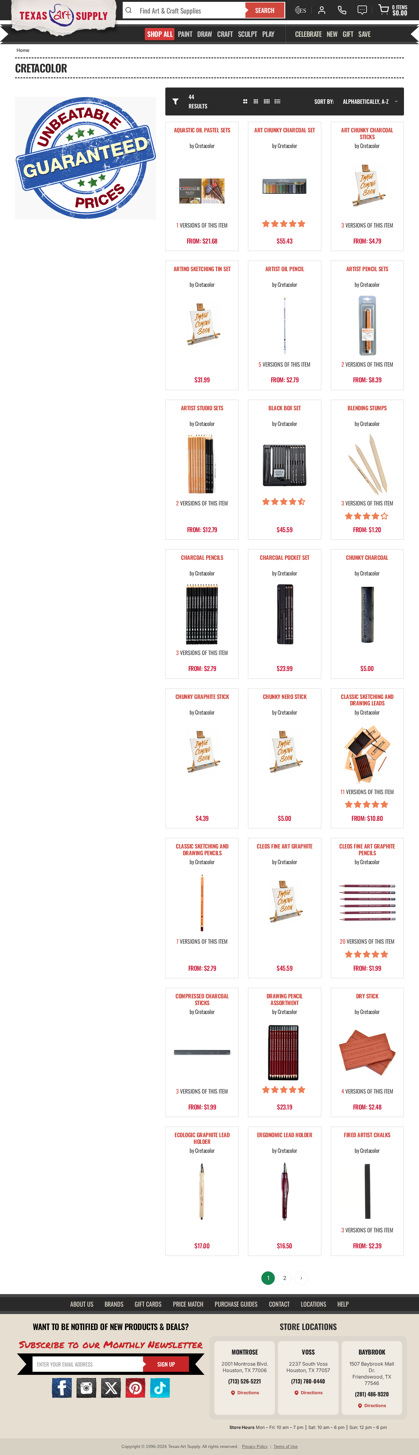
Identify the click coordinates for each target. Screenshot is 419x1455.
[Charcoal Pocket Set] (284, 614)
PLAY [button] (268, 34)
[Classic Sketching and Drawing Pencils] (202, 902)
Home (23, 50)
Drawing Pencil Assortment (285, 1000)
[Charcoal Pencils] (202, 614)
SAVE (364, 34)
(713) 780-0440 (308, 1381)
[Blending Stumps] (367, 464)
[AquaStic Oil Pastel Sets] (202, 186)
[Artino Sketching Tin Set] (202, 325)
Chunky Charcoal (367, 557)
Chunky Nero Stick (285, 696)
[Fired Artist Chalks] (367, 1191)
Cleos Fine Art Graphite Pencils (367, 850)
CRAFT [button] (225, 34)
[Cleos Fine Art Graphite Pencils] (367, 902)
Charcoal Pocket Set (284, 557)
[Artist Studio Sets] (202, 464)
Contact (279, 1304)
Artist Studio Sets (202, 408)
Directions (248, 1392)
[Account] (322, 10)
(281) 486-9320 (372, 1394)
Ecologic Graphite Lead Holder (202, 1138)
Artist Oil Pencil (284, 269)
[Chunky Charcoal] (367, 614)
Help (343, 1304)
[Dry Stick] (367, 1052)
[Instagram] (86, 1396)
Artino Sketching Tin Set (202, 269)
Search (265, 10)
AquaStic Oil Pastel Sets (202, 130)
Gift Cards (148, 1304)
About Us (81, 1304)
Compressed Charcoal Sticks (202, 1000)
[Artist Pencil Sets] (367, 325)
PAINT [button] (185, 34)
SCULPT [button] (247, 34)
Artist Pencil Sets (367, 269)
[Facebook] (62, 1396)
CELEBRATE (308, 34)
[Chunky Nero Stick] (284, 752)
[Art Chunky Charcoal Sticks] (367, 186)
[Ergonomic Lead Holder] (284, 1191)
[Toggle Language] (300, 10)
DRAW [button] (204, 34)
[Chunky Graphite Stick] (202, 752)
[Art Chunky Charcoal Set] (284, 186)
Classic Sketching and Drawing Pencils (202, 850)
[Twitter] (111, 1396)
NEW (332, 34)
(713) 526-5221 (244, 1381)
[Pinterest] (135, 1396)
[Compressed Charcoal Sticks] (202, 1052)
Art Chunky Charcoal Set (284, 130)
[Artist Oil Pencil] (284, 325)
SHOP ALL (160, 34)
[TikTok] (160, 1396)
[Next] (301, 1278)
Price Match (188, 1304)
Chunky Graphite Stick (202, 696)
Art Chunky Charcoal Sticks (367, 134)
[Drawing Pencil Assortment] (284, 1052)
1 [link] (268, 1278)
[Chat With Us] (362, 10)
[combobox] (189, 10)
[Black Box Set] (284, 464)
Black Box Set (284, 408)
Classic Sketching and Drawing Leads (367, 700)
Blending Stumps (367, 408)
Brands (114, 1304)
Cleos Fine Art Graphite (285, 846)
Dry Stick (367, 996)
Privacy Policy (255, 1446)
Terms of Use (286, 1446)
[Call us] (342, 10)
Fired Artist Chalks (367, 1135)
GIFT (348, 34)
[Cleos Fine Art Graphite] (284, 902)
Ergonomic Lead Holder (285, 1135)
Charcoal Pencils (202, 557)
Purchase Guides (236, 1304)
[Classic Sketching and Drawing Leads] (367, 752)
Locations (313, 1304)
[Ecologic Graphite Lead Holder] (202, 1191)
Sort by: (324, 101)
